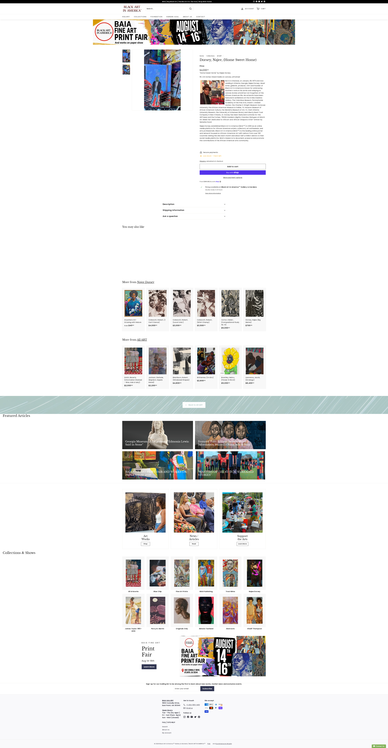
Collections (140, 17)
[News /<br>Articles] (194, 512)
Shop (145, 544)
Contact (200, 17)
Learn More (242, 544)
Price (202, 66)
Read (194, 544)
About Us (187, 17)
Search (165, 727)
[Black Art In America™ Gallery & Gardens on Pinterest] (199, 717)
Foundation (156, 17)
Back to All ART (195, 405)
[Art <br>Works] (145, 512)
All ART (219, 56)
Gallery (126, 17)
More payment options (232, 177)
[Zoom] (162, 80)
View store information (213, 193)
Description (168, 204)
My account (166, 733)
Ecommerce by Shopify (224, 744)
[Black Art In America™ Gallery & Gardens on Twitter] (195, 717)
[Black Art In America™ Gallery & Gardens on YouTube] (192, 717)
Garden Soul (172, 17)
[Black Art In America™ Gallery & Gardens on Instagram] (184, 717)
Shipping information (173, 210)
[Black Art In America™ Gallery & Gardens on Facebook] (188, 717)
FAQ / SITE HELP (168, 722)
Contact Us (379, 746)
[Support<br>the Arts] (242, 512)
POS (208, 744)
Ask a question (170, 216)
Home (202, 56)
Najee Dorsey (145, 282)
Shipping (203, 161)
